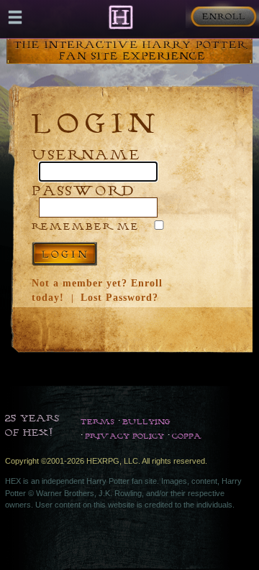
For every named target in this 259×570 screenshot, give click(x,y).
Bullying (146, 421)
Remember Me (86, 226)
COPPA (186, 436)
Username (86, 154)
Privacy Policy (124, 436)
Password (83, 190)
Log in (64, 254)
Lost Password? (119, 297)
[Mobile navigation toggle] (15, 17)
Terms (97, 421)
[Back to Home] (120, 16)
